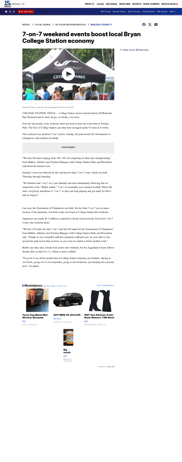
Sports (136, 4)
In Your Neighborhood (70, 24)
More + (173, 11)
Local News (42, 24)
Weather (124, 4)
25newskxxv (10, 12)
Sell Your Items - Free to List (54, 286)
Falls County (162, 11)
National (111, 4)
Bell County (105, 11)
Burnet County (134, 11)
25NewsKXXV (7, 12)
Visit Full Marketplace (105, 285)
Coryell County (148, 11)
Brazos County (101, 24)
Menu (88, 4)
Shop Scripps (151, 4)
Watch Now (168, 4)
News (26, 24)
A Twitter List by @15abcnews (134, 50)
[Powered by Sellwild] (110, 367)
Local (100, 4)
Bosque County (119, 11)
